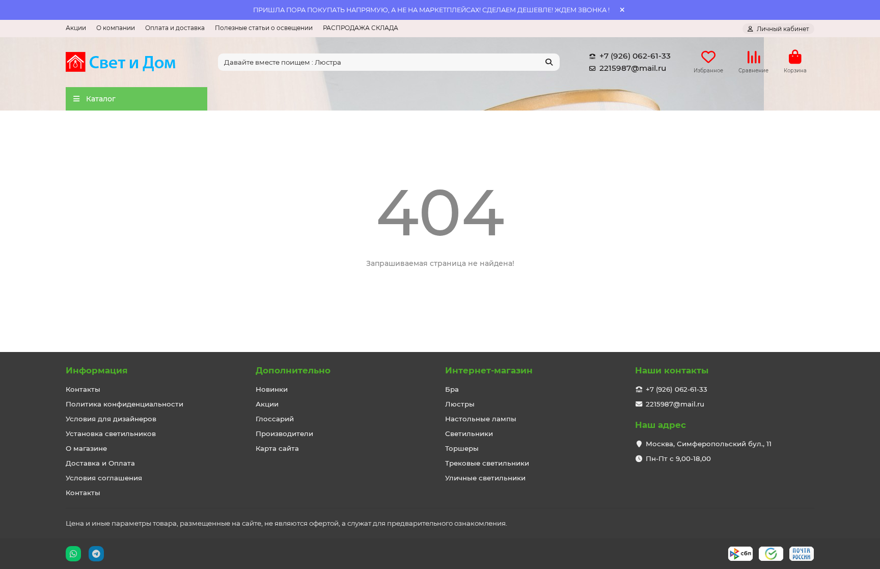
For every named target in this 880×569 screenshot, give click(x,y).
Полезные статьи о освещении (264, 28)
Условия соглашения (104, 478)
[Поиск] (549, 62)
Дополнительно (293, 370)
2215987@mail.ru (632, 68)
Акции (76, 28)
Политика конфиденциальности (124, 404)
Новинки (272, 389)
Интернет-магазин (489, 370)
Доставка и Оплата (100, 463)
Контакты (83, 389)
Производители (284, 433)
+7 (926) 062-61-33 (635, 56)
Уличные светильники (485, 478)
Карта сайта (277, 448)
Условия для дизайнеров (111, 419)
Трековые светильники (487, 463)
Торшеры (462, 448)
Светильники (469, 433)
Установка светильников (111, 433)
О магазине (86, 448)
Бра (452, 389)
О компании (115, 28)
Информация (97, 370)
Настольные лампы (480, 419)
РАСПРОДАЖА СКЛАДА (360, 28)
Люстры (460, 404)
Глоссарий (275, 419)
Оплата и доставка (175, 28)
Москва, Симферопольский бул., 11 (709, 444)
